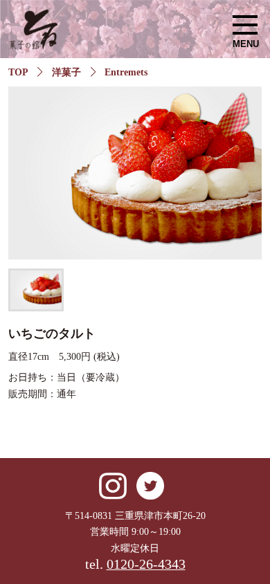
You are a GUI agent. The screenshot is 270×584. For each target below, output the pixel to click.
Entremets (126, 72)
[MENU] (245, 25)
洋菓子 (66, 72)
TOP (18, 72)
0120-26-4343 (146, 564)
